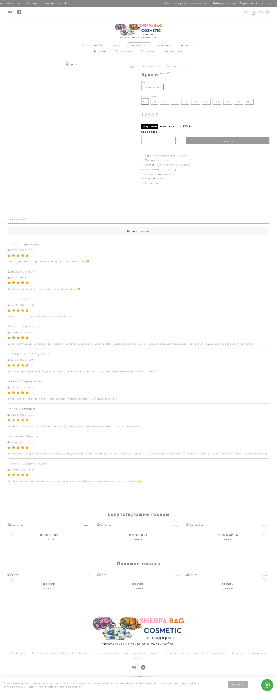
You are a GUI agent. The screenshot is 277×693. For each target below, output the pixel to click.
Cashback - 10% (23, 652)
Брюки (49, 584)
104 (164, 101)
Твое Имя (149, 51)
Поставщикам (255, 652)
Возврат (85, 652)
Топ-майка (227, 535)
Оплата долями (218, 652)
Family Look (91, 45)
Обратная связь (134, 652)
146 (238, 101)
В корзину (228, 140)
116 (185, 101)
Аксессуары (124, 51)
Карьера (237, 652)
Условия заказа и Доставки (56, 652)
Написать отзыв (138, 231)
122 (195, 101)
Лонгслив (49, 535)
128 (206, 101)
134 (217, 101)
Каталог (154, 652)
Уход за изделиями (107, 652)
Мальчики (164, 45)
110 (175, 101)
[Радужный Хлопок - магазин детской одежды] (138, 30)
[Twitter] (19, 13)
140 (227, 101)
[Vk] (10, 13)
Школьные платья (191, 652)
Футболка (138, 535)
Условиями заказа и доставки (60, 686)
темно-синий (152, 86)
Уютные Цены (174, 51)
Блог (138, 658)
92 (145, 101)
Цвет (144, 82)
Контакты (169, 652)
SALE (117, 45)
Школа (185, 45)
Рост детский (149, 96)
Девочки (136, 45)
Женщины (100, 51)
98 (154, 101)
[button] (12, 532)
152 (249, 101)
